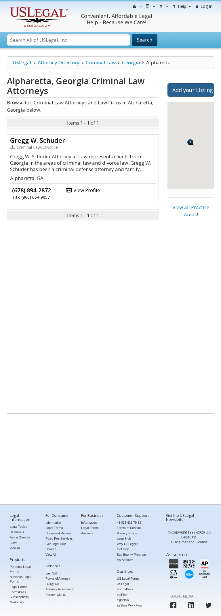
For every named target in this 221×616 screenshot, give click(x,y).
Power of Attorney (57, 578)
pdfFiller (122, 594)
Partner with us (55, 594)
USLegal (22, 62)
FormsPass (125, 589)
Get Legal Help (55, 544)
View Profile (86, 190)
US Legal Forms (128, 578)
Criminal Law (101, 62)
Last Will (51, 573)
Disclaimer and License (189, 542)
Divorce (50, 549)
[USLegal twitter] (208, 605)
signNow (123, 600)
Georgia (131, 62)
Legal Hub (124, 538)
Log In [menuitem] (205, 6)
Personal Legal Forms (20, 569)
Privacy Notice (127, 533)
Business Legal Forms (20, 579)
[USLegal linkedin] (191, 605)
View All (15, 548)
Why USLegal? (127, 544)
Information (53, 522)
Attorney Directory (58, 62)
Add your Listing (192, 90)
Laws (13, 542)
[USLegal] (38, 8)
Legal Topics (18, 526)
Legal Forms (18, 587)
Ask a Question (20, 537)
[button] (190, 142)
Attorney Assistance (59, 589)
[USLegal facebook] (173, 605)
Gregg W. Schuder (37, 140)
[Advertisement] (190, 316)
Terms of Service (129, 527)
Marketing (17, 602)
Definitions (17, 532)
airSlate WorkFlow (129, 605)
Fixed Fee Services (59, 538)
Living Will (52, 584)
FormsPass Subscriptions (19, 594)
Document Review (58, 533)
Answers (87, 533)
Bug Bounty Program (131, 554)
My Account (125, 559)
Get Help (123, 549)
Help (181, 6)
